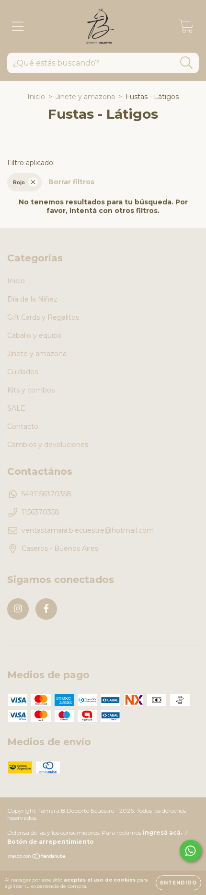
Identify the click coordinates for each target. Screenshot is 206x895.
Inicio (36, 96)
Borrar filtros (71, 182)
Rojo (19, 182)
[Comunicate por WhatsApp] (190, 850)
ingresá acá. (162, 832)
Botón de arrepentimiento (50, 841)
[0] (186, 28)
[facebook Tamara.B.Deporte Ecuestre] (46, 609)
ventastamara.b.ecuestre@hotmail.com (88, 530)
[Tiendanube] (37, 857)
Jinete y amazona (85, 96)
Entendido (178, 883)
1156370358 (40, 512)
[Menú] (18, 26)
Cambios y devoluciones (47, 444)
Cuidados (22, 372)
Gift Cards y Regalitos (43, 317)
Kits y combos (31, 390)
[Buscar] (186, 63)
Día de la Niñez (32, 299)
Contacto (22, 426)
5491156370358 (46, 494)
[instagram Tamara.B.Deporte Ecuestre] (18, 609)
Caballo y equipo (34, 335)
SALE (16, 408)
